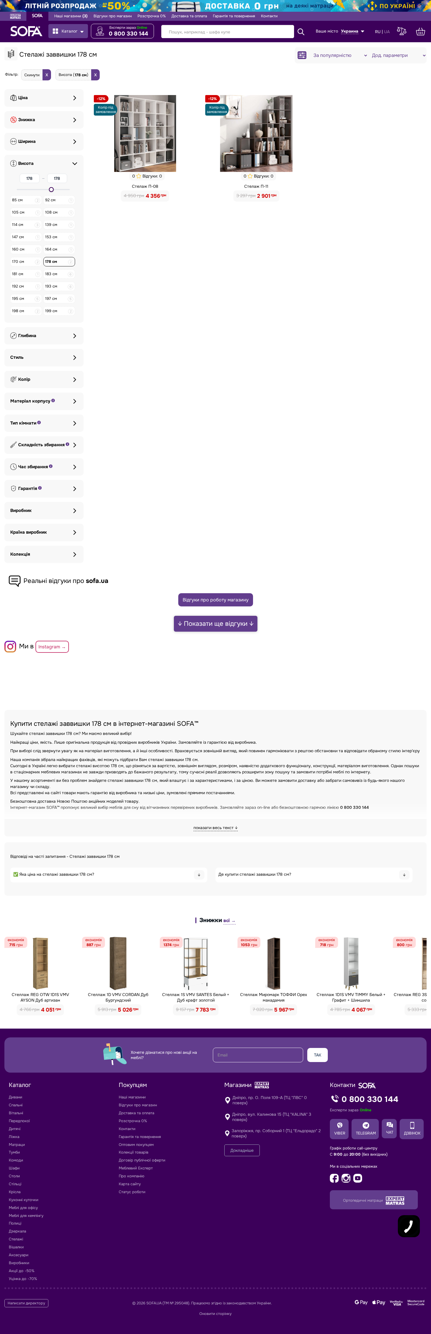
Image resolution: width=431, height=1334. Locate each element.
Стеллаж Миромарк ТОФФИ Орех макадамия (273, 997)
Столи (14, 1176)
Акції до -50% (21, 1270)
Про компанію (131, 1176)
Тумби (14, 1152)
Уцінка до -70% (23, 1278)
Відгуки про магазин (113, 16)
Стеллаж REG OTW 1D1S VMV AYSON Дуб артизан (40, 997)
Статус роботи (132, 1191)
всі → (229, 920)
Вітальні (16, 1112)
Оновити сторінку (215, 1313)
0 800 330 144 (128, 33)
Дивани (15, 1097)
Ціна (23, 98)
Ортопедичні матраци (363, 1200)
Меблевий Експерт (136, 1168)
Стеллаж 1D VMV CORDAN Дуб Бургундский (118, 997)
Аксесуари (18, 1254)
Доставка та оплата (189, 16)
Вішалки (16, 1247)
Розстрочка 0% (152, 16)
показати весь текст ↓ (216, 827)
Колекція (20, 554)
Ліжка (14, 1136)
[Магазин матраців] (15, 17)
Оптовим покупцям (136, 1144)
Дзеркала (17, 1231)
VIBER (339, 1133)
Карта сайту (130, 1183)
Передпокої (19, 1120)
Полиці (15, 1223)
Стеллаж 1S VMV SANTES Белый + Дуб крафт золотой (195, 997)
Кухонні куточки (23, 1199)
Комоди (16, 1160)
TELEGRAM (366, 1133)
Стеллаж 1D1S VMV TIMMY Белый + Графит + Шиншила (351, 997)
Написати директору (26, 1303)
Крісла (15, 1191)
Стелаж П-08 (145, 186)
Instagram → (52, 647)
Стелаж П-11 (256, 186)
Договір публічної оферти (142, 1160)
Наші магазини (71, 16)
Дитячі (15, 1128)
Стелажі (16, 1239)
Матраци (17, 1144)
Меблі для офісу (23, 1207)
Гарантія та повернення (234, 16)
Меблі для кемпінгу (26, 1215)
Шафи (14, 1168)
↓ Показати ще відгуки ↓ (216, 624)
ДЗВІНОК (412, 1133)
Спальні (16, 1105)
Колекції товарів (133, 1152)
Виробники (19, 1262)
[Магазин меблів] (37, 16)
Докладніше (242, 1150)
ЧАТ (389, 1132)
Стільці (15, 1183)
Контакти (269, 16)
